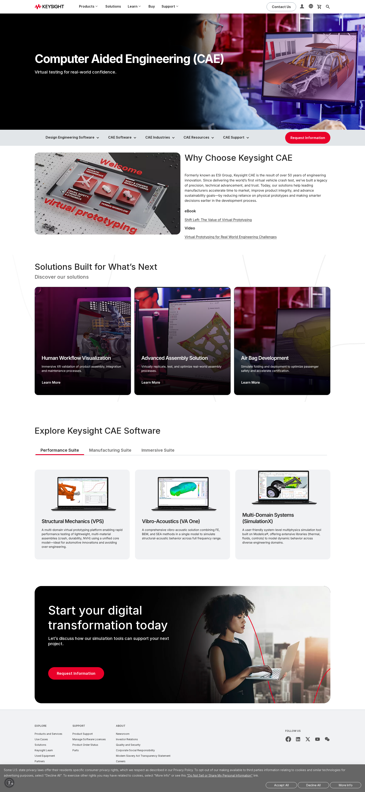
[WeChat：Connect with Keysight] (327, 739)
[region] (182, 328)
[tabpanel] (182, 513)
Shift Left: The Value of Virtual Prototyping (218, 220)
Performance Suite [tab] (60, 450)
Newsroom (122, 733)
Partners (40, 761)
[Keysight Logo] (51, 6)
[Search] (327, 6)
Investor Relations (127, 739)
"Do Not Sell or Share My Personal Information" (220, 775)
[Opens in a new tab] (288, 739)
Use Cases (41, 739)
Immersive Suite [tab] (158, 450)
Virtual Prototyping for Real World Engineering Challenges (231, 237)
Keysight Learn (44, 750)
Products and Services (48, 733)
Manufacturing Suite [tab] (110, 450)
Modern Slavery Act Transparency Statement (143, 755)
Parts (75, 750)
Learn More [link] (51, 382)
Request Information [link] (307, 138)
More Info (346, 785)
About (120, 725)
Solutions (113, 6)
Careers (120, 761)
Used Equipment (45, 755)
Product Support (82, 733)
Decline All (313, 785)
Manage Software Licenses (89, 739)
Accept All (281, 785)
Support (78, 725)
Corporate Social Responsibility (135, 750)
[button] (302, 7)
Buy (151, 6)
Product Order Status (85, 744)
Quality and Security (128, 744)
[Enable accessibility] (9, 783)
